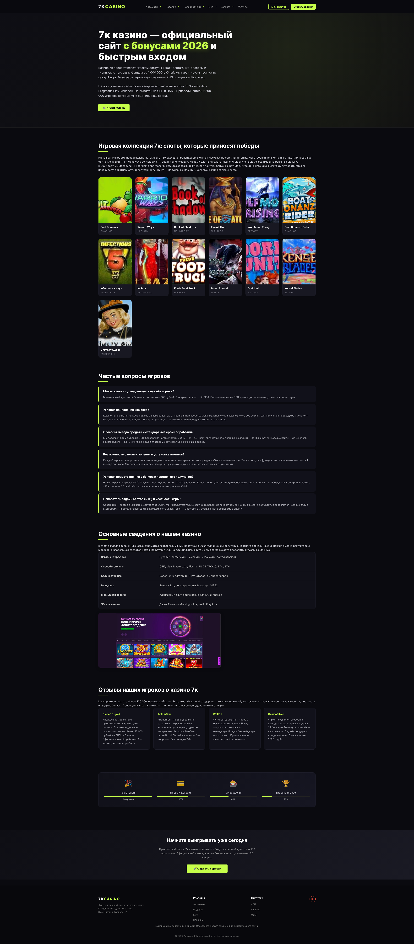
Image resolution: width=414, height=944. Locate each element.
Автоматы (199, 904)
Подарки (198, 909)
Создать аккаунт (303, 6)
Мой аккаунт (278, 6)
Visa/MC (255, 909)
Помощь (198, 919)
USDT (254, 914)
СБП (253, 904)
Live (195, 914)
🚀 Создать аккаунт (207, 868)
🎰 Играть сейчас (114, 107)
